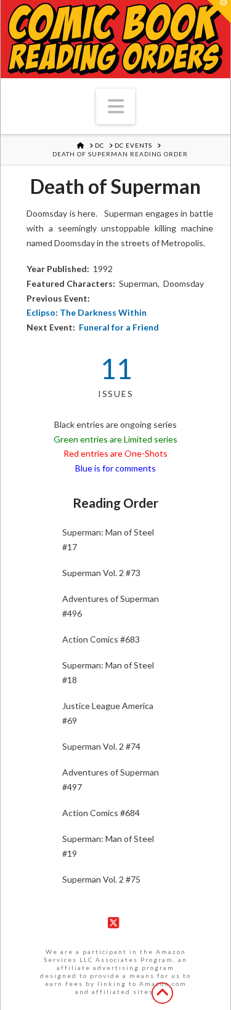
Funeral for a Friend (119, 327)
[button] (116, 106)
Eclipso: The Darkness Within (86, 312)
